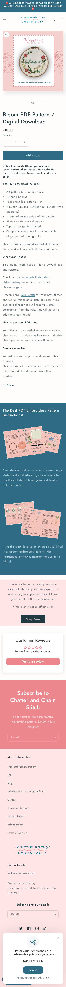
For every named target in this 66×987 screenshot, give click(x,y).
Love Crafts (28, 295)
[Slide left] (25, 103)
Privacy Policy (15, 816)
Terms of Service (17, 833)
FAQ (9, 775)
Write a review (33, 661)
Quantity (7, 135)
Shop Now (33, 619)
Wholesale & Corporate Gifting (25, 791)
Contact (11, 800)
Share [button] (10, 385)
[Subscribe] (54, 737)
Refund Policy (15, 824)
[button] (5, 19)
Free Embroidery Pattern (21, 766)
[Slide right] (41, 103)
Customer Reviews (18, 808)
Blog (10, 783)
